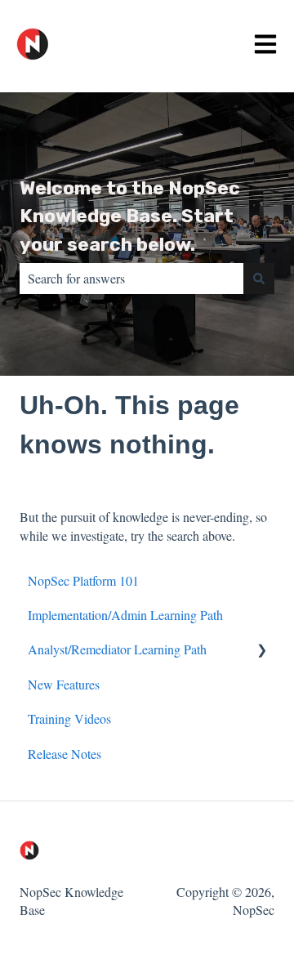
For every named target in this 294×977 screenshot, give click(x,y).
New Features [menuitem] (64, 684)
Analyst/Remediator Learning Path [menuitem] (117, 649)
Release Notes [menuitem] (64, 753)
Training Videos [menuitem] (69, 718)
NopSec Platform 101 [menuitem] (83, 580)
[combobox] (131, 278)
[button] (261, 650)
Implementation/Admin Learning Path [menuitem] (125, 614)
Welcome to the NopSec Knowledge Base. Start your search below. (130, 216)
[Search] (258, 278)
